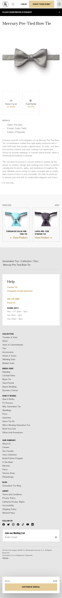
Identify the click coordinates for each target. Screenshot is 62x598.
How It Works (8, 399)
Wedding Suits (8, 359)
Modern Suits (8, 363)
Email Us (11, 303)
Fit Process (7, 403)
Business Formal (10, 390)
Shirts (5, 341)
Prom (4, 414)
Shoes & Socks (9, 356)
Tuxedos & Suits (9, 337)
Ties (35, 261)
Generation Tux (10, 261)
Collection (26, 261)
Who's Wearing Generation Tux (16, 425)
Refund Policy (8, 513)
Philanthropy (8, 477)
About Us (6, 444)
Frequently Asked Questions (20, 291)
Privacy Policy (8, 498)
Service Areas (8, 473)
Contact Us (12, 287)
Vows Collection (9, 455)
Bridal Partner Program (12, 458)
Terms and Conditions (12, 494)
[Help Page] (59, 4)
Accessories (8, 352)
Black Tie (6, 379)
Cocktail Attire (8, 375)
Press (5, 469)
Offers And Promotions (12, 432)
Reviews (6, 466)
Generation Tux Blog (11, 486)
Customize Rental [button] (31, 587)
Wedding (6, 372)
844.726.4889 (13, 299)
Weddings (6, 410)
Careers (5, 447)
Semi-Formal (8, 383)
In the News (7, 462)
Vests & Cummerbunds (12, 345)
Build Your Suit (9, 429)
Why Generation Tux (11, 406)
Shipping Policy (9, 509)
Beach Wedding (9, 387)
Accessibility (8, 505)
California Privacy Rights (13, 502)
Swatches (6, 418)
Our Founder (8, 451)
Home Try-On (8, 421)
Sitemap (5, 558)
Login (24, 4)
